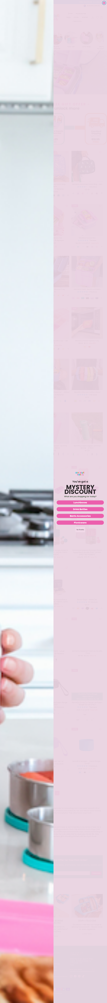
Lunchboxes (80, 502)
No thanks (80, 530)
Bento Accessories (80, 515)
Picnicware (80, 522)
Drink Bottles (80, 509)
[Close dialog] (104, 3)
